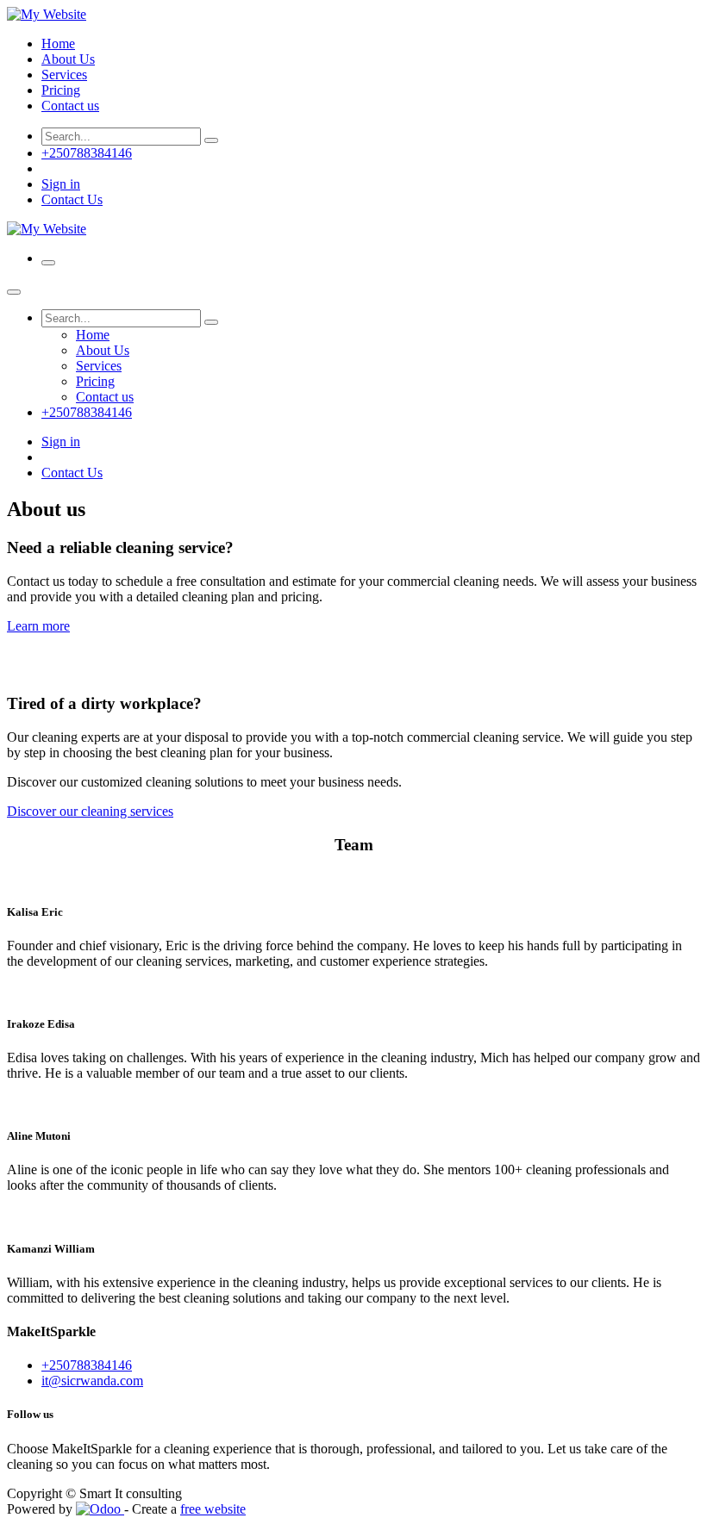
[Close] (14, 292)
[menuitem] (58, 43)
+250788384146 (86, 153)
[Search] (211, 140)
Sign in (60, 184)
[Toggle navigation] (48, 262)
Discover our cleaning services (90, 811)
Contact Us (72, 199)
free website (213, 1509)
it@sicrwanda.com (92, 1380)
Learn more (38, 626)
